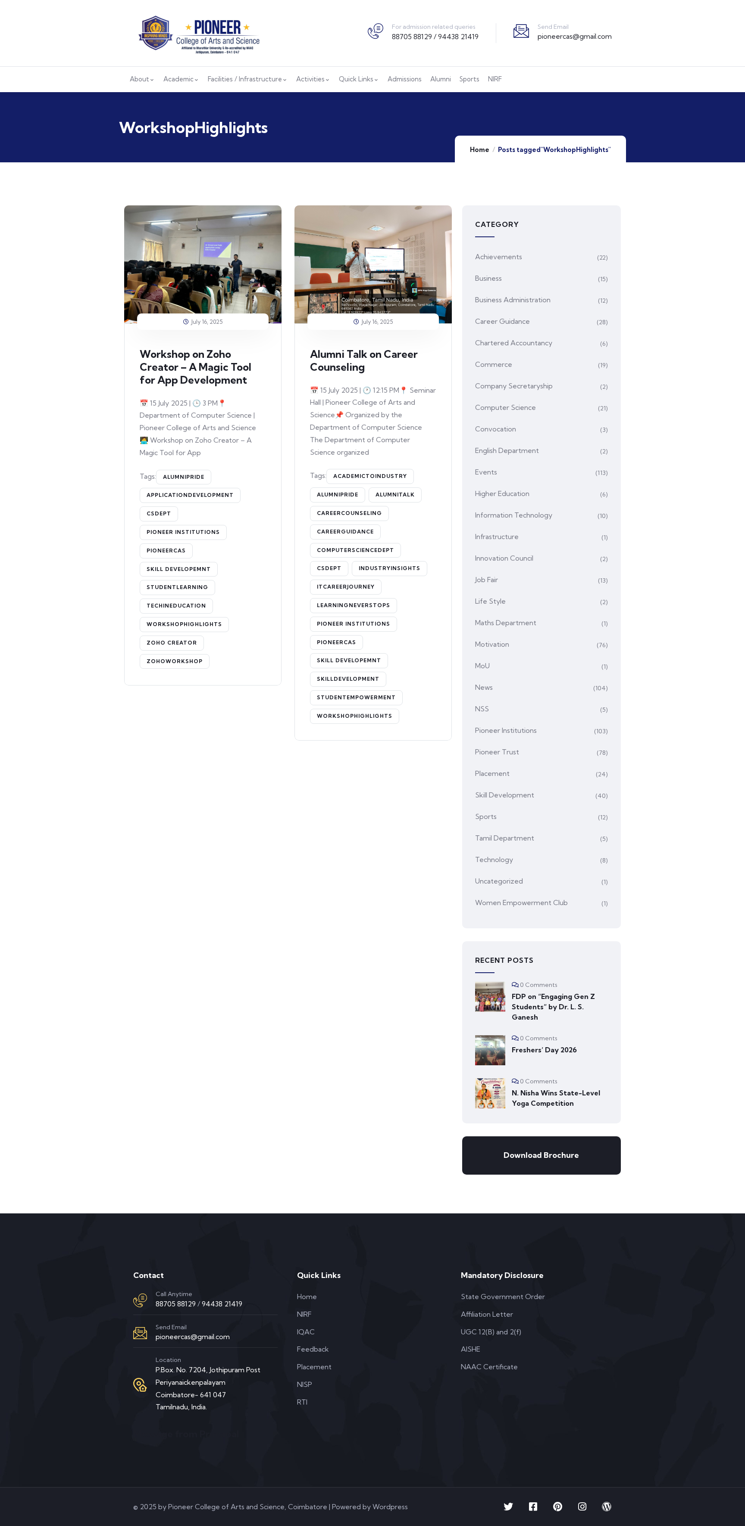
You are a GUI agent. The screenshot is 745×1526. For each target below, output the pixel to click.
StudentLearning (177, 587)
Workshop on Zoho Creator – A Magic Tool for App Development (195, 366)
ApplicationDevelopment (190, 495)
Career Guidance (502, 321)
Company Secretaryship (514, 386)
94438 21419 (222, 1304)
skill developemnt (179, 569)
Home (479, 150)
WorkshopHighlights (184, 624)
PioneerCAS (166, 550)
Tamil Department (504, 838)
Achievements (498, 256)
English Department (507, 450)
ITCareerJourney (346, 586)
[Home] (198, 33)
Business (488, 278)
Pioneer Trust (497, 751)
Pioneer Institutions (183, 532)
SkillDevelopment (348, 679)
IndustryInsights (389, 568)
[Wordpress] (606, 1506)
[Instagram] (582, 1506)
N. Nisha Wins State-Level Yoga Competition (556, 1098)
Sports (486, 816)
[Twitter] (508, 1506)
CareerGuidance (345, 531)
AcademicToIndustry (370, 476)
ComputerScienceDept (355, 550)
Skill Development (504, 795)
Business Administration (513, 299)
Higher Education (502, 493)
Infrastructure (497, 536)
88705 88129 (176, 1304)
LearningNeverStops (353, 605)
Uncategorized (499, 881)
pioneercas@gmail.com (575, 36)
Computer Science (505, 407)
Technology (494, 859)
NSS (482, 708)
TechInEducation (176, 605)
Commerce (493, 364)
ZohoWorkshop (175, 661)
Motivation (492, 644)
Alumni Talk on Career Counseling (364, 360)
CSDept (159, 513)
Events (486, 472)
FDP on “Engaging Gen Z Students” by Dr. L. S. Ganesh (553, 1006)
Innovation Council (504, 558)
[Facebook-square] (533, 1506)
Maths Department (505, 622)
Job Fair (486, 579)
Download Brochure (541, 1155)
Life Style (490, 601)
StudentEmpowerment (356, 697)
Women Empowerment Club (521, 902)
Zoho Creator (172, 642)
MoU (482, 665)
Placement (492, 773)
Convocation (495, 429)
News (484, 687)
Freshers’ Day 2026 (544, 1049)
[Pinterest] (557, 1506)
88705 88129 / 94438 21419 (435, 36)
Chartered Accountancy (513, 342)
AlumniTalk (395, 494)
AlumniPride (183, 477)
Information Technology (513, 515)
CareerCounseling (349, 513)
